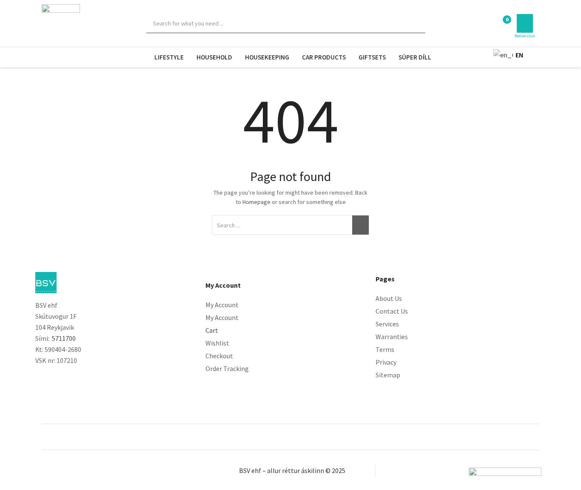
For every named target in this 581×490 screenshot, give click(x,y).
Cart (211, 330)
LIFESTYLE (169, 57)
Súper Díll (415, 57)
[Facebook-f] (39, 376)
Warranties (392, 336)
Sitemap (388, 375)
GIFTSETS (372, 57)
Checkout (219, 355)
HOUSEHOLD (214, 57)
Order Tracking (227, 368)
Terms (385, 349)
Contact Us (392, 311)
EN (502, 55)
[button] (502, 24)
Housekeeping (267, 57)
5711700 (64, 338)
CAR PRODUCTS (324, 57)
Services (387, 324)
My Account (222, 304)
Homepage (256, 202)
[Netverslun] (525, 23)
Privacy (386, 362)
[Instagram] (57, 376)
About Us (389, 298)
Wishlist (217, 343)
